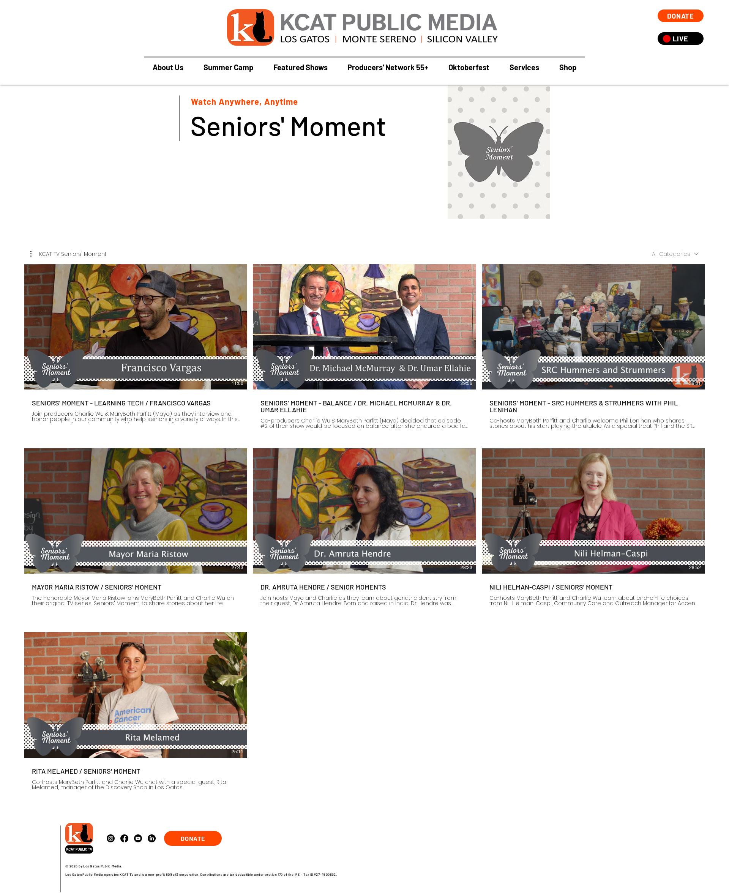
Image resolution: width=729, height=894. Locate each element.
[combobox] (675, 254)
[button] (300, 67)
